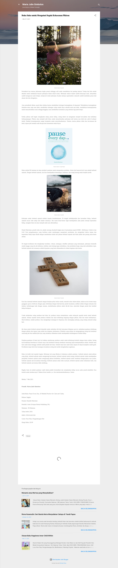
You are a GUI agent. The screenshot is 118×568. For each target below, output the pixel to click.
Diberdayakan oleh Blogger (60, 559)
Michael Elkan (63, 563)
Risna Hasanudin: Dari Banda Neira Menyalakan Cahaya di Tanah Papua (48, 514)
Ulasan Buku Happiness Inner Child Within (37, 536)
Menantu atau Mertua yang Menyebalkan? (37, 493)
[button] (95, 15)
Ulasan (28, 436)
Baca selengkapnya (88, 508)
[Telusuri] (99, 5)
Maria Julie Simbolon (32, 4)
